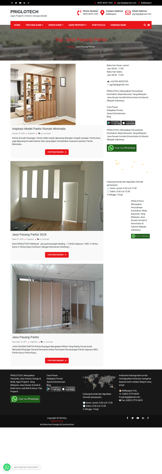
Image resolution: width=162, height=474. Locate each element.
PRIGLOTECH (24, 11)
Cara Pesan (112, 107)
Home (17, 25)
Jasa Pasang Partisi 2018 (29, 234)
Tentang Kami (33, 25)
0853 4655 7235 (105, 3)
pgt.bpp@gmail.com (126, 3)
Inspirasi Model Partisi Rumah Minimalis (39, 128)
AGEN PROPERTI (77, 25)
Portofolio (98, 25)
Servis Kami (54, 25)
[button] (6, 467)
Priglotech (31, 133)
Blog (109, 116)
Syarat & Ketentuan (116, 113)
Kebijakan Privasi (115, 110)
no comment (46, 133)
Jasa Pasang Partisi (25, 337)
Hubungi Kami (118, 25)
